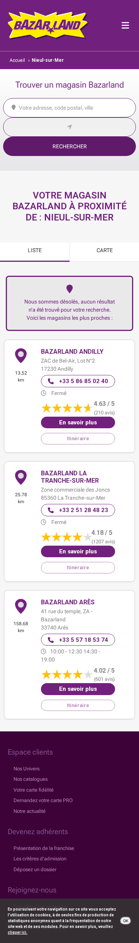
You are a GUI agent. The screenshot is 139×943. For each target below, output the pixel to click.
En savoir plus (78, 422)
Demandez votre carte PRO (43, 800)
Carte (105, 250)
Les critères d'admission (40, 859)
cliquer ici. (17, 932)
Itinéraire (78, 438)
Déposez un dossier (35, 869)
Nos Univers (26, 769)
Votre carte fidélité (34, 790)
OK (125, 921)
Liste (35, 250)
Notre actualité (30, 811)
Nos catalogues (30, 779)
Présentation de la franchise (44, 848)
